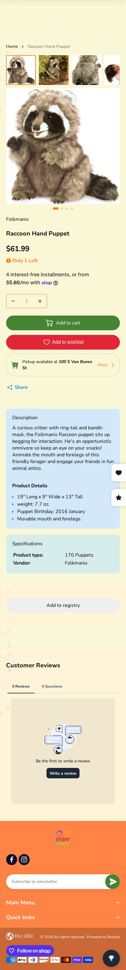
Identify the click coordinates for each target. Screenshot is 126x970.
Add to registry (63, 605)
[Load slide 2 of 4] (54, 70)
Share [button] (21, 387)
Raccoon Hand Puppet (49, 46)
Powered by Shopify (103, 936)
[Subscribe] (112, 881)
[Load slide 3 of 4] (86, 70)
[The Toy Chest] (63, 837)
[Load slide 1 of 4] (21, 70)
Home (12, 46)
